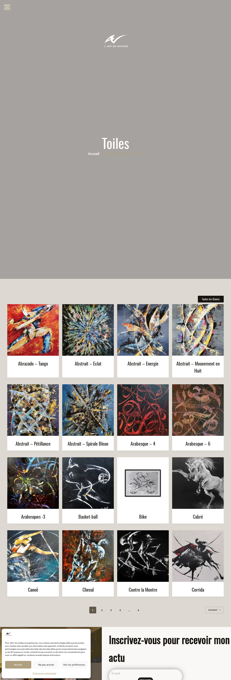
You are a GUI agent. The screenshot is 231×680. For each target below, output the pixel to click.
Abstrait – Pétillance (33, 443)
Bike (143, 516)
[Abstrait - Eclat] (88, 330)
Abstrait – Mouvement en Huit (198, 367)
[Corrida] (198, 556)
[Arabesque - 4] (143, 410)
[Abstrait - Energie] (143, 330)
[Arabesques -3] (33, 483)
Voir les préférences (74, 664)
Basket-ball (88, 516)
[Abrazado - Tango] (33, 330)
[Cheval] (88, 556)
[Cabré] (198, 483)
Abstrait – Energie (143, 363)
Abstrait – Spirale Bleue (88, 443)
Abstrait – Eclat (88, 363)
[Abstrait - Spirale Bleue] (88, 410)
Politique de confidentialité (44, 673)
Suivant (213, 610)
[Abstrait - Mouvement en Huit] (198, 330)
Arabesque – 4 (143, 443)
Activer (18, 664)
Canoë (33, 589)
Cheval (88, 589)
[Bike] (143, 483)
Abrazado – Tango (33, 363)
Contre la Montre (143, 589)
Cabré (198, 516)
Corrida (198, 589)
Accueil (93, 154)
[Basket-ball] (88, 483)
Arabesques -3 (33, 516)
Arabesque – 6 (198, 443)
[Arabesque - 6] (198, 410)
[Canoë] (33, 556)
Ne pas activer (46, 664)
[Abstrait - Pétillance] (33, 410)
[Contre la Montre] (143, 556)
